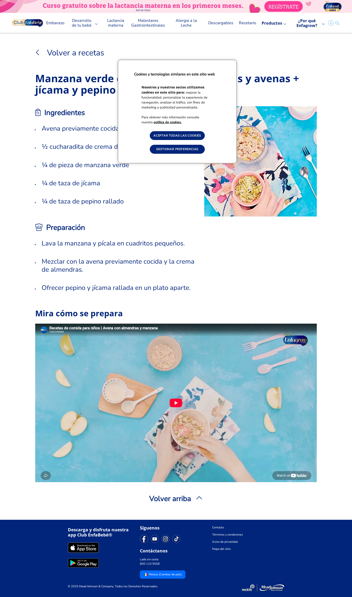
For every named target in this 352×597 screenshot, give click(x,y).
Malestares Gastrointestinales (148, 23)
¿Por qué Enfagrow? (306, 23)
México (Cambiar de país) (165, 574)
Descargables (220, 23)
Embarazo (55, 23)
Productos (272, 23)
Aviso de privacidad (225, 542)
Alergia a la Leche (186, 23)
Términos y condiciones (227, 535)
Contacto (218, 527)
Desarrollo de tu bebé (81, 23)
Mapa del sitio (221, 549)
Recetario (247, 23)
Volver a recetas (74, 52)
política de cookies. (168, 122)
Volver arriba (170, 499)
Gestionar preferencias (177, 149)
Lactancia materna (115, 23)
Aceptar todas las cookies (177, 136)
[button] (337, 23)
